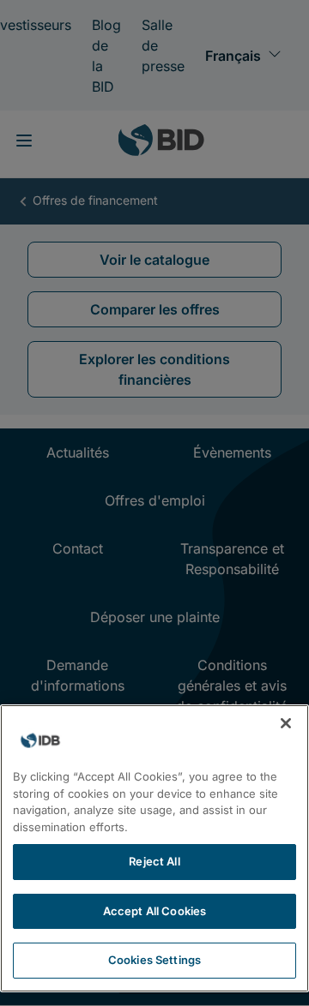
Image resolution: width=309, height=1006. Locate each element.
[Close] (286, 723)
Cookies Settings (154, 960)
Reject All (154, 861)
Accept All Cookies (154, 911)
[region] (154, 848)
